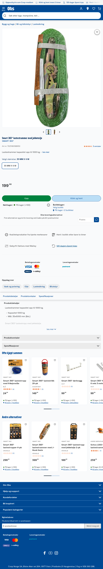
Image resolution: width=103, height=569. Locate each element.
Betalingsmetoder (32, 262)
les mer (45, 152)
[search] (4, 15)
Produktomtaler (28, 296)
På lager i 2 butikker (64, 210)
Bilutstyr (54, 286)
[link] (92, 146)
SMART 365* (8, 141)
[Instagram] (56, 553)
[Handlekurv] (99, 8)
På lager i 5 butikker (41, 403)
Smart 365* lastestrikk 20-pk (43, 382)
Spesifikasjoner (46, 296)
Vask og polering (12, 286)
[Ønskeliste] (94, 8)
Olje (26, 286)
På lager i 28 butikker (70, 403)
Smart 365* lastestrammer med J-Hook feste (43, 447)
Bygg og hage (8, 24)
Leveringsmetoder (70, 262)
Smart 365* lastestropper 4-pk (12, 446)
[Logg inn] (81, 8)
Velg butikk (58, 207)
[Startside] (42, 8)
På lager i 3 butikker (12, 469)
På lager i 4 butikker (41, 469)
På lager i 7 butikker (12, 403)
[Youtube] (50, 553)
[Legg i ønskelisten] (97, 32)
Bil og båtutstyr (23, 24)
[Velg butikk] (88, 8)
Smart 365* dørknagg (71, 381)
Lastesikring (38, 24)
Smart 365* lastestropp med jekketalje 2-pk (72, 446)
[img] (15, 389)
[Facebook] (45, 553)
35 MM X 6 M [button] (10, 166)
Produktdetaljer (10, 296)
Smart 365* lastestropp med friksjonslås (14, 382)
